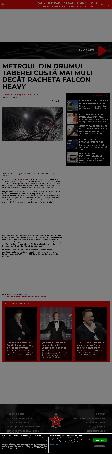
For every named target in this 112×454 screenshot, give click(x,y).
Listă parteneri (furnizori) (55, 444)
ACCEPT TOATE (100, 440)
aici (31, 447)
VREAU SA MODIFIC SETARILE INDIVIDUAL (99, 445)
